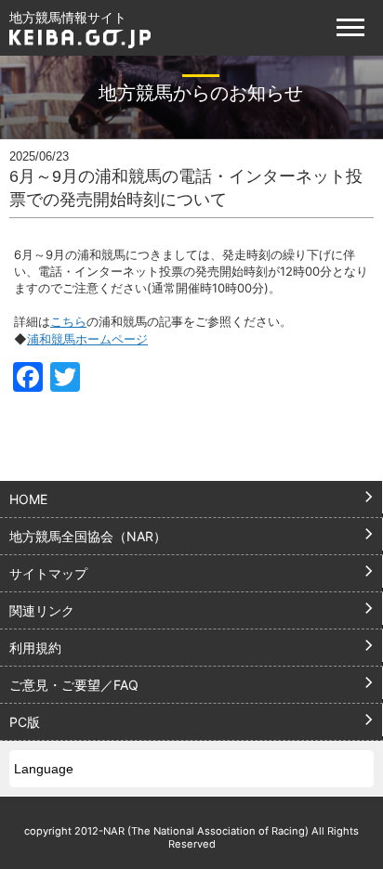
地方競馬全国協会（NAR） (87, 536)
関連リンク (41, 610)
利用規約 (35, 647)
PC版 (24, 722)
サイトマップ (48, 573)
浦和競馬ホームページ (87, 338)
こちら (68, 321)
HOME (28, 499)
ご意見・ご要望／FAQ (74, 685)
